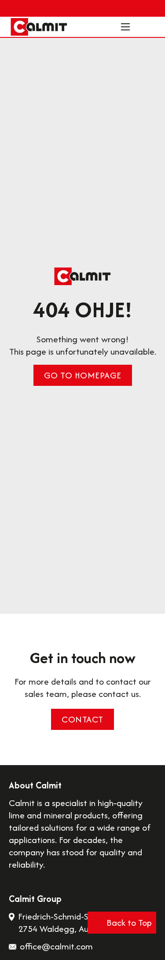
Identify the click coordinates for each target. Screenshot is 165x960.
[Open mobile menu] (125, 26)
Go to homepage (82, 375)
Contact (82, 719)
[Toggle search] (143, 27)
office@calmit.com (56, 946)
